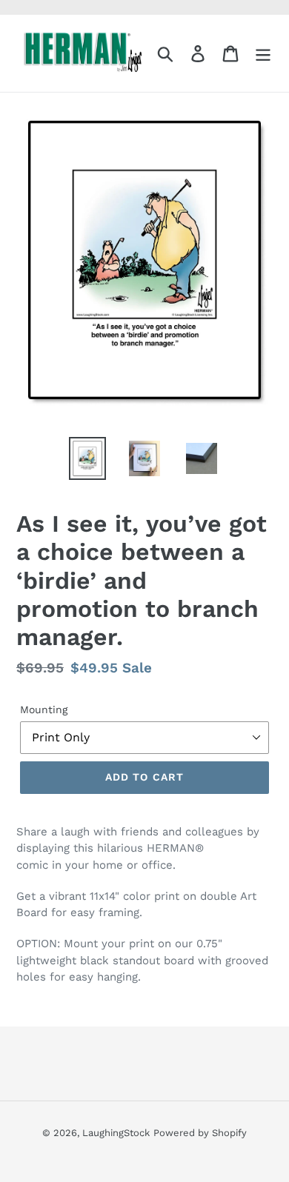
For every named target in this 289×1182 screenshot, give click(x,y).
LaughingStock (116, 1132)
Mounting (43, 709)
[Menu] (263, 53)
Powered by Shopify (200, 1132)
